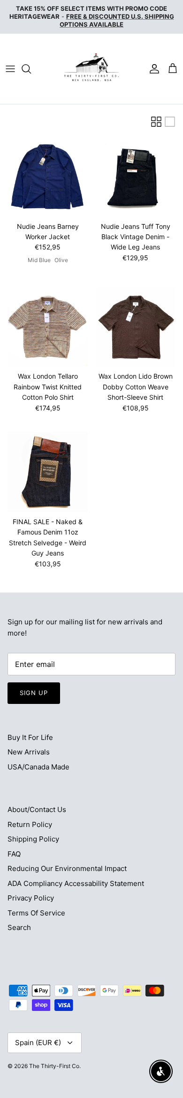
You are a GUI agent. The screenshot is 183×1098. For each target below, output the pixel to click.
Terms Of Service (36, 912)
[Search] (31, 69)
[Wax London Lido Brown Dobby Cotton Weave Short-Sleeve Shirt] (135, 326)
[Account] (152, 69)
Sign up (34, 692)
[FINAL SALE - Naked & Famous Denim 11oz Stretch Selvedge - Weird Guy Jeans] (48, 472)
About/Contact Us (37, 809)
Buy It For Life (30, 737)
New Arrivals (29, 751)
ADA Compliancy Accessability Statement (76, 883)
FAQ (14, 853)
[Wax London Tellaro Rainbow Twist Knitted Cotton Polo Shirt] (48, 326)
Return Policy (30, 824)
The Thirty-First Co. (55, 1065)
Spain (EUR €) (38, 1042)
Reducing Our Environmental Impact (67, 868)
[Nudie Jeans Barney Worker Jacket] (48, 177)
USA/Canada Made (38, 766)
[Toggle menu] (10, 69)
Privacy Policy (31, 897)
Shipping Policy (33, 838)
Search (19, 927)
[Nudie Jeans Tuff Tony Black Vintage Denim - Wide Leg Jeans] (135, 177)
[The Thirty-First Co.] (91, 68)
